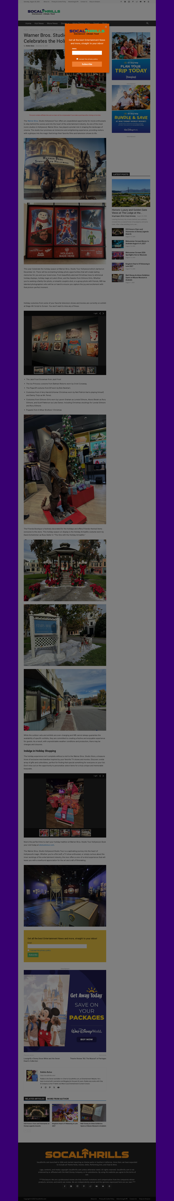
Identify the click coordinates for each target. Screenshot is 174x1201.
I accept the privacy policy (88, 59)
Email (74, 49)
